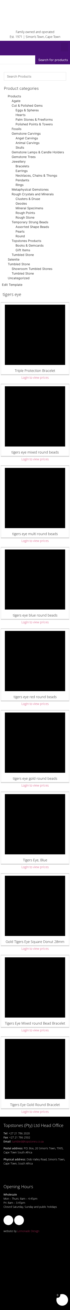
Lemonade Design (28, 1231)
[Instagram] (19, 1220)
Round (20, 236)
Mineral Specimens (29, 208)
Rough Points (25, 213)
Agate (16, 101)
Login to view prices (35, 377)
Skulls (20, 147)
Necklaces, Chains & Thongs (36, 175)
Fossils (16, 129)
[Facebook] (8, 1220)
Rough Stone (25, 217)
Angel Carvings (27, 138)
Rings (20, 185)
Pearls (20, 231)
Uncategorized (19, 278)
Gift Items (23, 250)
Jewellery (19, 161)
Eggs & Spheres (27, 110)
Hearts (20, 115)
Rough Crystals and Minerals (33, 194)
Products (14, 96)
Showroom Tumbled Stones (32, 269)
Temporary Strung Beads (30, 222)
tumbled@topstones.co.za (28, 1141)
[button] (64, 47)
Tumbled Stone (23, 255)
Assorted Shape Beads (32, 227)
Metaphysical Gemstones (30, 189)
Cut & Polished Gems (27, 105)
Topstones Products (26, 241)
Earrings (22, 171)
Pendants (22, 180)
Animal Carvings (27, 143)
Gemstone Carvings (26, 133)
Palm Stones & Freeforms (34, 119)
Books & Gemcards (30, 245)
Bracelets (22, 166)
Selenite (13, 259)
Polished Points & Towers (34, 124)
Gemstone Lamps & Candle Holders (38, 152)
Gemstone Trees (24, 157)
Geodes (21, 203)
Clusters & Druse (28, 199)
